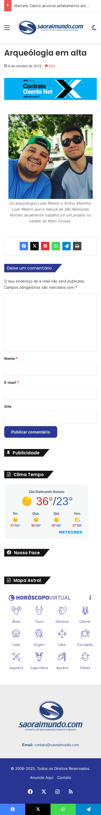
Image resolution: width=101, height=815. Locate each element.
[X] (34, 246)
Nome (11, 358)
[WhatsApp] (56, 246)
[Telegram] (66, 246)
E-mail (11, 382)
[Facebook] (24, 246)
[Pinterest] (45, 246)
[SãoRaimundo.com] (50, 27)
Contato (64, 777)
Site (8, 406)
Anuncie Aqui (41, 777)
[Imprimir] (77, 246)
